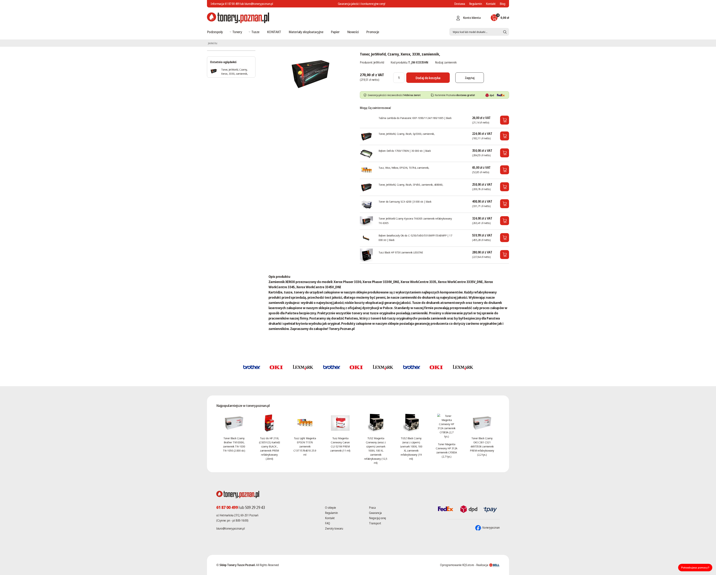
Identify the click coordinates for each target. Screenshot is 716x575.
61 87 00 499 (232, 4)
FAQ (327, 523)
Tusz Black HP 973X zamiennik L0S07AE (401, 252)
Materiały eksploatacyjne (306, 32)
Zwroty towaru (334, 528)
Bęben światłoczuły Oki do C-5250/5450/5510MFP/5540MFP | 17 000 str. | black (415, 238)
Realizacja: (482, 565)
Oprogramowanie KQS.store (457, 565)
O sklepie (330, 508)
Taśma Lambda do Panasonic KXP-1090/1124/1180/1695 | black (415, 118)
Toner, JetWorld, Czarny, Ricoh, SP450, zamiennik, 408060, (411, 184)
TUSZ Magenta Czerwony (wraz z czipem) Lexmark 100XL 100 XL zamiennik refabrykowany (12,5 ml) (375, 450)
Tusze (255, 32)
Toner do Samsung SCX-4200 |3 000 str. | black (405, 201)
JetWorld (378, 62)
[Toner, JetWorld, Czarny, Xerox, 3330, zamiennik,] (310, 73)
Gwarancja (375, 513)
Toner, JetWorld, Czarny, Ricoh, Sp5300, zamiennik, (407, 134)
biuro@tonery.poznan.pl (230, 528)
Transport (375, 523)
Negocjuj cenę (377, 518)
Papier (335, 32)
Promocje (372, 32)
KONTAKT (274, 32)
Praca (372, 508)
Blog (502, 4)
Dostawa (459, 4)
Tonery (237, 32)
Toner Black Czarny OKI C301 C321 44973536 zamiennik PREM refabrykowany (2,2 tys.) (482, 446)
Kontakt (491, 4)
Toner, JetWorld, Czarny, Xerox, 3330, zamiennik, (234, 71)
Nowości (353, 32)
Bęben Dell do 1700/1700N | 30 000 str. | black (405, 151)
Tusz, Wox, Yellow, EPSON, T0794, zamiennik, (404, 167)
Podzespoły (215, 32)
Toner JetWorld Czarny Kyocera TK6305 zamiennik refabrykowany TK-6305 (415, 221)
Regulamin (475, 4)
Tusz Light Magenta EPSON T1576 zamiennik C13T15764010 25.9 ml (304, 446)
